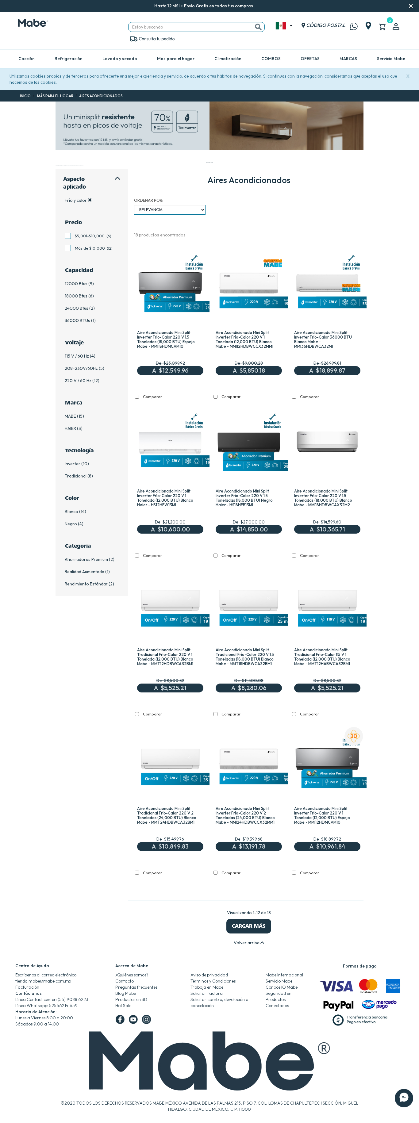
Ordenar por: (148, 200)
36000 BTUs (77, 320)
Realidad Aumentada (84, 571)
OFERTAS (310, 58)
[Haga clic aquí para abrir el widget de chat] (404, 1104)
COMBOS (271, 58)
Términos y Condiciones (213, 981)
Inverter (72, 463)
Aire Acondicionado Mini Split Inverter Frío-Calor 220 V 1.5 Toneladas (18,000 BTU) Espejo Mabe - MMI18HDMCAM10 (166, 339)
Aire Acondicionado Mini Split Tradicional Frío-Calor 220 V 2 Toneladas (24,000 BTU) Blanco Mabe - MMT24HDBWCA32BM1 (166, 815)
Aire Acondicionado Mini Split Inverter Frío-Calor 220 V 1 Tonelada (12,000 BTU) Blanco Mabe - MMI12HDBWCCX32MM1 (244, 339)
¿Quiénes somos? (131, 975)
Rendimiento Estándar (86, 584)
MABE (70, 416)
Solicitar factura (206, 993)
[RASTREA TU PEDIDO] (152, 38)
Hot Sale (123, 1005)
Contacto (124, 981)
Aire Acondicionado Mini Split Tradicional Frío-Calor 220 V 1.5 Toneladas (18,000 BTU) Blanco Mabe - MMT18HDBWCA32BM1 (245, 656)
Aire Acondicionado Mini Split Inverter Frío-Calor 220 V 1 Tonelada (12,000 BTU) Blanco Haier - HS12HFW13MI (165, 498)
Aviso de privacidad (209, 975)
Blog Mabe (125, 993)
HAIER (70, 428)
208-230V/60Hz (81, 368)
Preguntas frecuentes (136, 987)
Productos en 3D (131, 999)
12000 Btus (76, 283)
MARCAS (348, 58)
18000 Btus (76, 296)
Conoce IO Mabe (282, 987)
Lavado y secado (119, 58)
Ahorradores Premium (86, 559)
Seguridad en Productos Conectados (278, 999)
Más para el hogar (175, 58)
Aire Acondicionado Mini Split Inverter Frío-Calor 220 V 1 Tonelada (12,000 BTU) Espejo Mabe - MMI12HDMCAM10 (322, 815)
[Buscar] (258, 27)
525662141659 (63, 1005)
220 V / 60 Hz (78, 380)
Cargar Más (249, 926)
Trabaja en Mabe (206, 987)
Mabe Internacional (284, 975)
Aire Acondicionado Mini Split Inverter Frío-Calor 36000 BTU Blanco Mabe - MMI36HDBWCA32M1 (323, 339)
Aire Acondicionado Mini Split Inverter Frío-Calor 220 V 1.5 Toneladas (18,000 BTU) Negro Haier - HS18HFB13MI (244, 498)
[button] (261, 6)
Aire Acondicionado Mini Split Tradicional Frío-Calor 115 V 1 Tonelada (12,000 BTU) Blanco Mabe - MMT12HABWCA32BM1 (322, 656)
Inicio (25, 96)
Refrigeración (69, 58)
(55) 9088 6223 (73, 999)
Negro (71, 524)
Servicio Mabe (391, 58)
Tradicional (75, 476)
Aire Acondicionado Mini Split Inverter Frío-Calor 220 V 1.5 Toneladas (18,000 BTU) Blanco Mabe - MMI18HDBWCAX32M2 (323, 498)
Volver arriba (247, 942)
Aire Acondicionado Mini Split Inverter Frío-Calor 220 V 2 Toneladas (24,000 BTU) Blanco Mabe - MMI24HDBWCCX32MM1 (245, 815)
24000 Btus (76, 308)
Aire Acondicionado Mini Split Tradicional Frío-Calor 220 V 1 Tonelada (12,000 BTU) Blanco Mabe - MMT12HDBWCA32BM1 (165, 656)
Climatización (227, 58)
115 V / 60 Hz (77, 356)
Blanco (71, 511)
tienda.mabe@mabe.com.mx (43, 981)
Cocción (26, 58)
